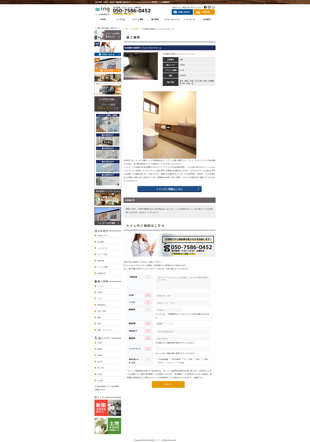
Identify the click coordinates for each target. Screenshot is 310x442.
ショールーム (189, 19)
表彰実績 (100, 261)
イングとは (120, 19)
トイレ (99, 299)
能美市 (99, 349)
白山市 (99, 374)
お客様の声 (101, 273)
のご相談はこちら (169, 189)
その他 (99, 380)
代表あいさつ (102, 235)
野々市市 (100, 368)
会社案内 (207, 19)
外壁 (99, 324)
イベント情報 (137, 19)
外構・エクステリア (105, 330)
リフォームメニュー (172, 19)
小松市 (99, 343)
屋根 (99, 317)
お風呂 (99, 292)
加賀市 (99, 355)
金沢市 (99, 362)
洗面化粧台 (101, 305)
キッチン (100, 286)
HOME (103, 19)
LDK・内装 (101, 311)
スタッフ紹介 (102, 254)
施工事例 (155, 19)
